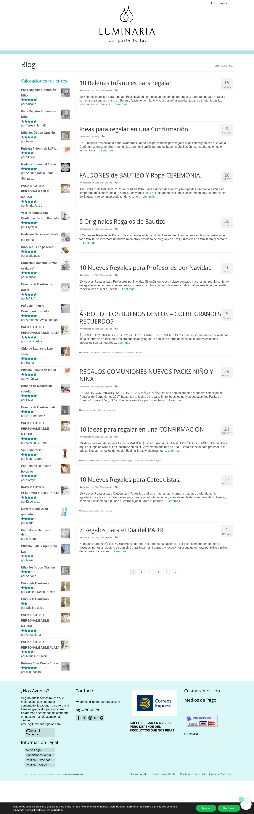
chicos (84, 461)
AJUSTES (57, 809)
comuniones (119, 352)
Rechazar (229, 808)
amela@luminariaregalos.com (100, 701)
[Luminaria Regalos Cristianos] (127, 24)
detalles (123, 461)
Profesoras (130, 352)
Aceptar (206, 808)
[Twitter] (84, 718)
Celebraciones (107, 352)
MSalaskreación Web (74, 774)
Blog (97, 90)
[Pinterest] (101, 718)
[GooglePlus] (96, 718)
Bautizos (85, 352)
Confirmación (93, 461)
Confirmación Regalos (109, 461)
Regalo (139, 352)
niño (99, 410)
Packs (105, 410)
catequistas (95, 352)
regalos (112, 410)
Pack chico (150, 461)
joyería (131, 461)
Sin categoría (106, 90)
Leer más (121, 104)
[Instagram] (90, 718)
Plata (102, 511)
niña (95, 410)
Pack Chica (139, 461)
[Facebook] (78, 718)
